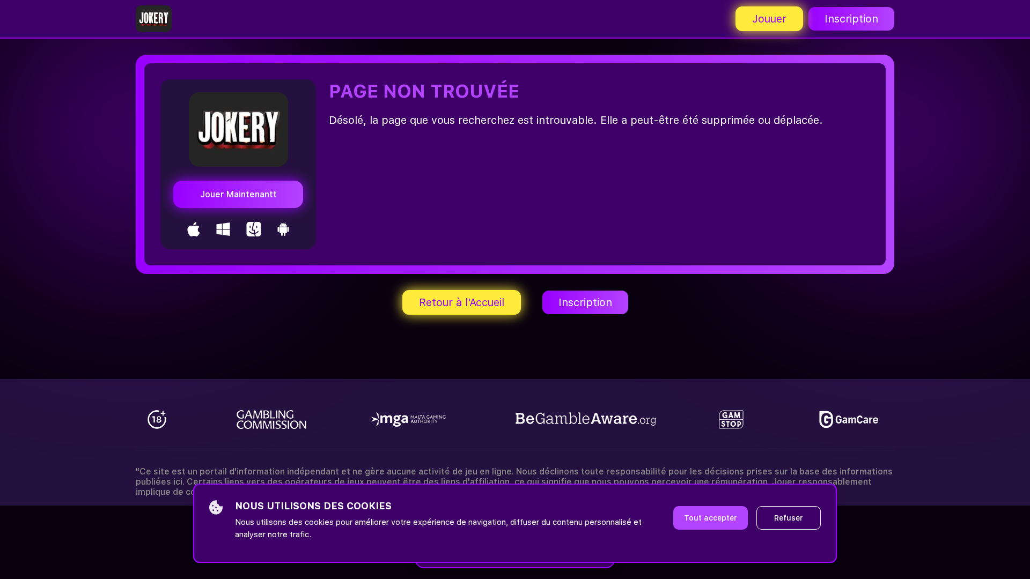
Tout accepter (710, 518)
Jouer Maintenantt (238, 194)
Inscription (851, 18)
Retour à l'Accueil (461, 302)
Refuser (788, 518)
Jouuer (769, 18)
